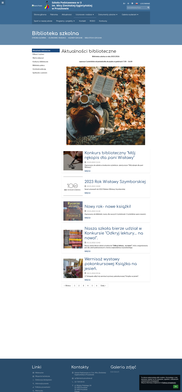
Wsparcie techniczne (42, 376)
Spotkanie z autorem (40, 73)
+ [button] (125, 3)
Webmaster (39, 373)
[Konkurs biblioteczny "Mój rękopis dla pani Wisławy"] (73, 160)
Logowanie (145, 4)
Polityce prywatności (169, 383)
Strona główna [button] (40, 14)
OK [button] (176, 386)
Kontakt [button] (82, 21)
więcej (88, 171)
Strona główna (39, 38)
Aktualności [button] (67, 14)
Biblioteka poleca (39, 65)
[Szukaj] (148, 7)
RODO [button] (92, 21)
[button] (132, 3)
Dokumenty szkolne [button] (107, 14)
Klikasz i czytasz (38, 54)
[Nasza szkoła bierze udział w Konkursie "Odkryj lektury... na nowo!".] (73, 238)
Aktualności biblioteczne (41, 50)
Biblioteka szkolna (93, 38)
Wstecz (68, 286)
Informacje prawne (42, 383)
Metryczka (39, 391)
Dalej (102, 286)
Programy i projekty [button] (64, 21)
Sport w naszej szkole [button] (43, 21)
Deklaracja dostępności (43, 380)
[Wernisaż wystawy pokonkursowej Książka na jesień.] (73, 268)
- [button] (129, 3)
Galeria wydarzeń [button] (129, 14)
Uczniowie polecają (39, 69)
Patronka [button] (54, 14)
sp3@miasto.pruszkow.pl (83, 378)
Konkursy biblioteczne (40, 62)
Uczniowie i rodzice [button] (84, 14)
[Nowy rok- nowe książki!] (73, 211)
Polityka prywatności (42, 387)
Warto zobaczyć (38, 58)
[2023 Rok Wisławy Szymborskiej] (73, 186)
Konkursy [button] (103, 21)
